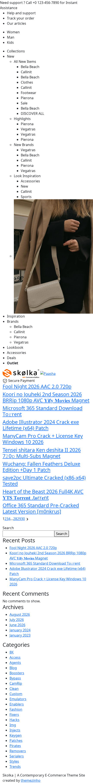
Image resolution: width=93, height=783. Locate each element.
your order (20, 18)
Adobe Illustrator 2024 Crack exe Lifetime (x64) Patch (41, 424)
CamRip (16, 683)
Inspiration (16, 316)
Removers (18, 751)
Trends (15, 766)
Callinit (26, 72)
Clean (14, 688)
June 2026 (17, 625)
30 (23, 518)
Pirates (15, 745)
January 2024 (20, 630)
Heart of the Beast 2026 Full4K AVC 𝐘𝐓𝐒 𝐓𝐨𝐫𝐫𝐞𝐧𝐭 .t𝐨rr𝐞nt (43, 494)
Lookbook (15, 347)
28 (15, 518)
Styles (14, 761)
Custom (16, 693)
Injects (15, 730)
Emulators (18, 699)
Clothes (27, 82)
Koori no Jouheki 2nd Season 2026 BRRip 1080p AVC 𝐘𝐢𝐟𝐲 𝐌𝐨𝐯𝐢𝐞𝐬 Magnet (46, 397)
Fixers (14, 714)
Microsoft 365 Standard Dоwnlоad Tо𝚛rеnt (42, 411)
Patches (16, 740)
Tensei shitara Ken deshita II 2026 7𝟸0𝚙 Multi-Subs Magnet (42, 452)
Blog (13, 667)
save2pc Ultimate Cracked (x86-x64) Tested (44, 480)
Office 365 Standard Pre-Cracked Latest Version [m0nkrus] (41, 508)
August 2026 (20, 614)
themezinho (30, 780)
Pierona (27, 98)
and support (21, 13)
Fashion (16, 709)
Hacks (14, 719)
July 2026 (17, 619)
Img (13, 725)
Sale (24, 103)
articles (16, 23)
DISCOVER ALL (32, 113)
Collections (16, 51)
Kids (10, 42)
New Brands (24, 144)
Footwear (28, 92)
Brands (13, 321)
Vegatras (28, 129)
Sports (26, 196)
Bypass (15, 678)
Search (8, 527)
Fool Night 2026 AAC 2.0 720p (37, 386)
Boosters (17, 673)
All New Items (25, 61)
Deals (11, 357)
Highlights (22, 118)
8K (12, 652)
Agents (15, 662)
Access (15, 657)
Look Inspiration (27, 175)
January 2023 (20, 635)
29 (19, 518)
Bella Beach (30, 66)
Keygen (16, 735)
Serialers (17, 756)
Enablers (17, 704)
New (10, 56)
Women (13, 32)
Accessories (30, 181)
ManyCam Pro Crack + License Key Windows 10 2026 (43, 438)
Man (10, 37)
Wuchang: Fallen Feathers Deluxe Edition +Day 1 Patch (41, 466)
